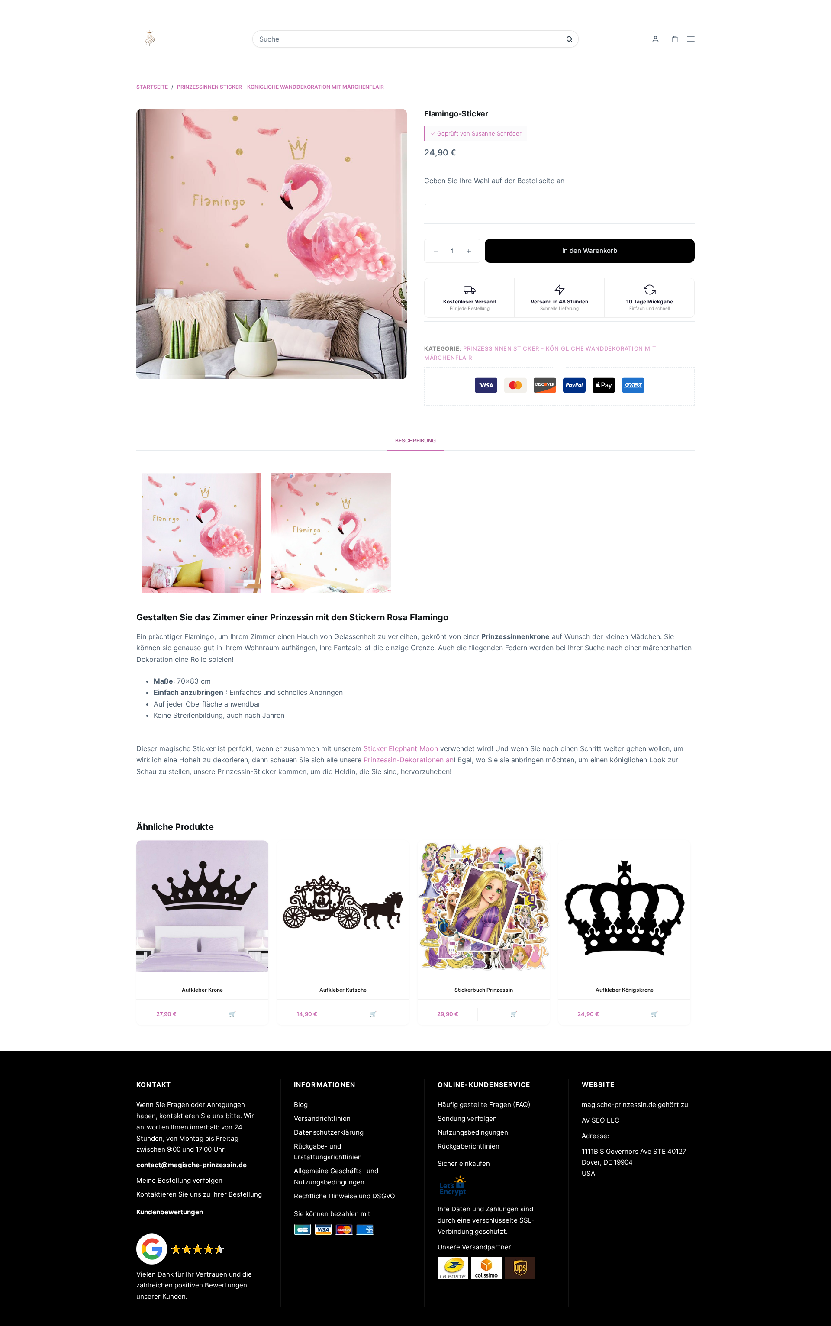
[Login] (655, 39)
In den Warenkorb (589, 250)
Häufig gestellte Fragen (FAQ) (484, 1104)
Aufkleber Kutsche (343, 990)
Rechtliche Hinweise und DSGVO (344, 1196)
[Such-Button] (569, 39)
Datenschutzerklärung (329, 1132)
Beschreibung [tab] (415, 440)
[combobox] (410, 39)
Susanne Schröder (497, 133)
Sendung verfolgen (467, 1118)
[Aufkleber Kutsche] (343, 906)
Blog (301, 1104)
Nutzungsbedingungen (473, 1132)
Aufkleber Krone (202, 990)
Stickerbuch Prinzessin (483, 990)
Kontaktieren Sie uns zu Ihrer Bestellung (199, 1194)
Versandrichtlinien (322, 1118)
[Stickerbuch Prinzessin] (484, 906)
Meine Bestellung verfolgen (179, 1180)
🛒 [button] (232, 1013)
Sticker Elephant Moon (401, 748)
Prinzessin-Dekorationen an (409, 759)
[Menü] (691, 39)
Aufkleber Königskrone (625, 990)
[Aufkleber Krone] (202, 906)
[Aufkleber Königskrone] (624, 906)
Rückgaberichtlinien (468, 1146)
